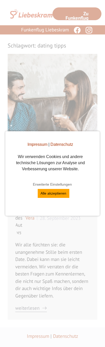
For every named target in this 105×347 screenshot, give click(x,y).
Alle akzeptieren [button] (53, 193)
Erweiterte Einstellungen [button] (52, 184)
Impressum (37, 144)
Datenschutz (61, 144)
